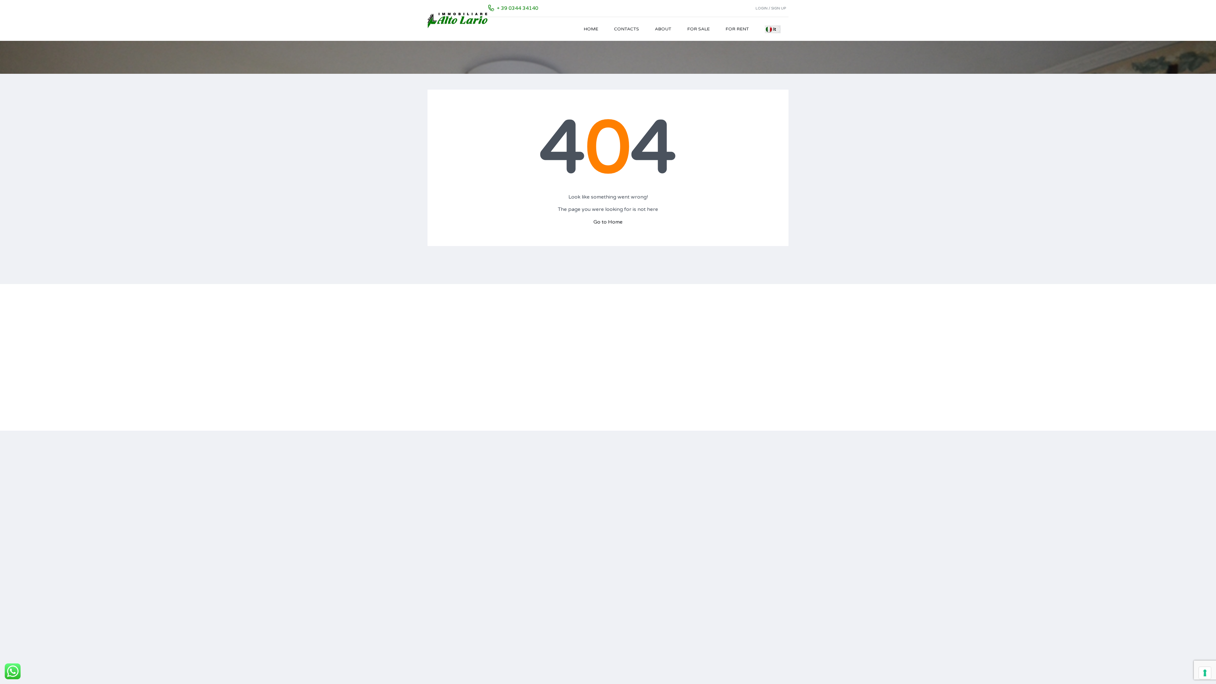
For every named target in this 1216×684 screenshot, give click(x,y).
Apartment (601, 322)
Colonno (529, 348)
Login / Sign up (771, 8)
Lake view (739, 322)
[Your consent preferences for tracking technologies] (1205, 673)
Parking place (743, 339)
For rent (737, 29)
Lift (732, 357)
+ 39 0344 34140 (517, 8)
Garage (736, 366)
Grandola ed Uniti (538, 393)
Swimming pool (745, 348)
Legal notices (442, 351)
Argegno (529, 322)
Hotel (595, 339)
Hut (594, 384)
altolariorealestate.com (469, 329)
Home (591, 29)
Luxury (736, 384)
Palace (597, 375)
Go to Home (608, 222)
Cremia (527, 366)
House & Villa (604, 357)
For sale (698, 29)
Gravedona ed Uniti (540, 401)
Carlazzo (529, 330)
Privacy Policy (442, 359)
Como (526, 357)
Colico (527, 339)
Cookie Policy (442, 367)
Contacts (626, 29)
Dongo (527, 384)
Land (595, 348)
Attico (596, 366)
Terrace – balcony (748, 330)
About (663, 29)
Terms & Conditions (448, 374)
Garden (736, 375)
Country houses (606, 330)
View (734, 393)
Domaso (529, 375)
